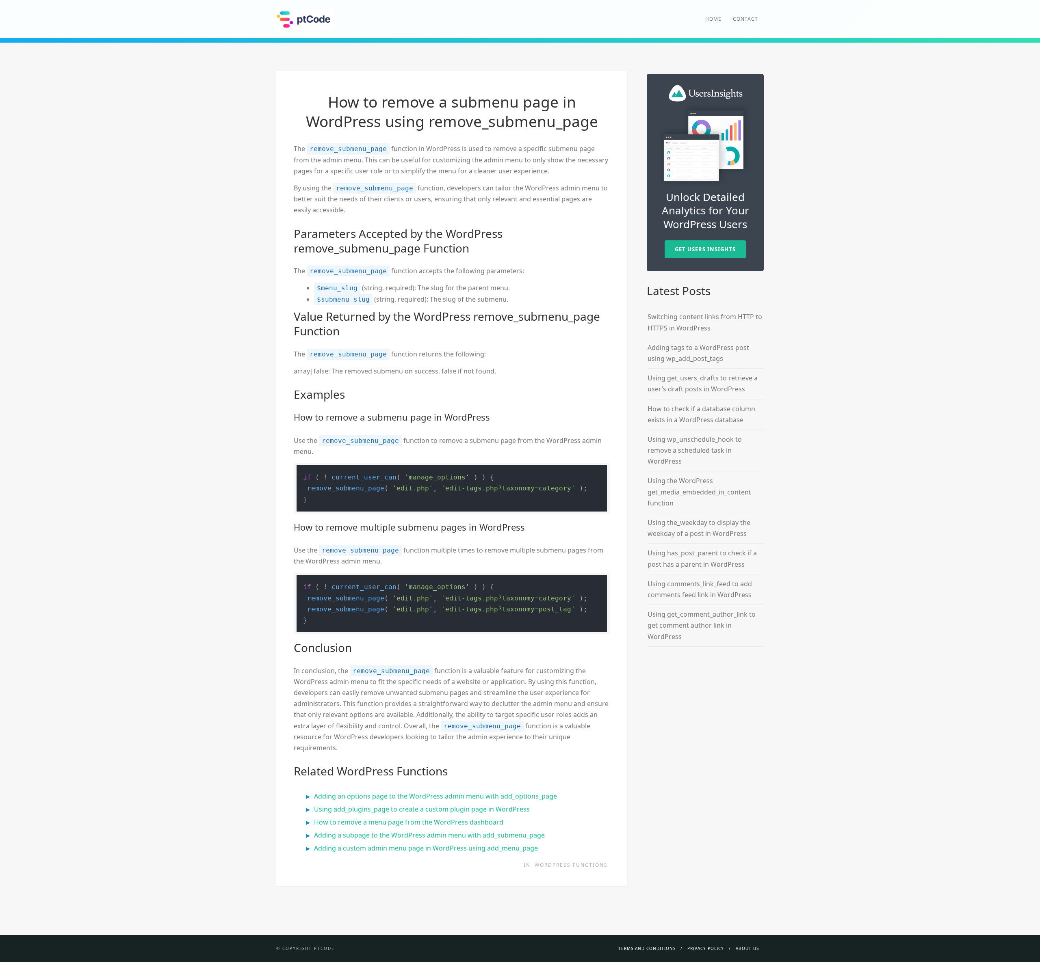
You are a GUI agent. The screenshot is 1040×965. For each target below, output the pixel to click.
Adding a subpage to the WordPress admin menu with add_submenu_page (429, 835)
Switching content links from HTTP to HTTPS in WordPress (705, 322)
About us (747, 948)
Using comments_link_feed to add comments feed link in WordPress (700, 589)
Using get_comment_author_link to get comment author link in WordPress (702, 625)
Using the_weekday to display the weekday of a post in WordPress (699, 528)
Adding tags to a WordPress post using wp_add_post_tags (698, 353)
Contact (745, 18)
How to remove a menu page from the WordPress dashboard (408, 822)
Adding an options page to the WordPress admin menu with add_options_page (435, 796)
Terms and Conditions (647, 948)
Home (713, 18)
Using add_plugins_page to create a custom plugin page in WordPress (422, 809)
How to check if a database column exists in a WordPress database (701, 414)
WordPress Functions (571, 864)
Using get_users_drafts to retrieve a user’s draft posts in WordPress (703, 383)
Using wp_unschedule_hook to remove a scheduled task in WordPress (695, 450)
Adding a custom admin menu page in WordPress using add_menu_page (426, 848)
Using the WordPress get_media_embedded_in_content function (699, 491)
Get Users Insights (705, 249)
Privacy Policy (705, 948)
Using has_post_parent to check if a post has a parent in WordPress (702, 558)
